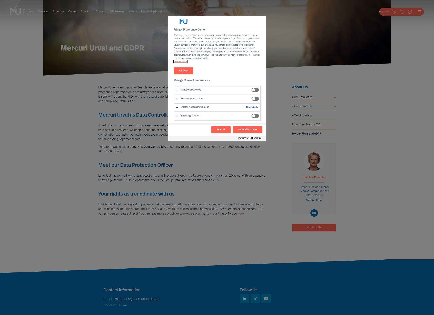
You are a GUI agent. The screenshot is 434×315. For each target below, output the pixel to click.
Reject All (221, 130)
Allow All (183, 70)
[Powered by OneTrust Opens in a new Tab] (251, 139)
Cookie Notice (180, 61)
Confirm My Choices (247, 130)
